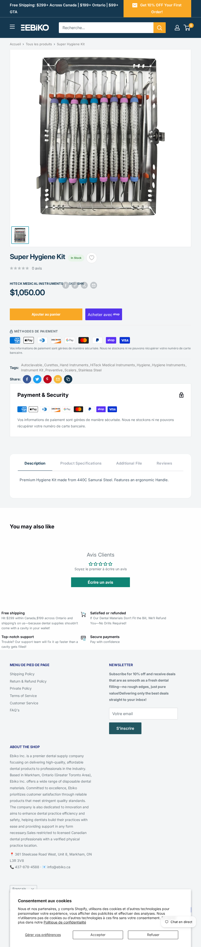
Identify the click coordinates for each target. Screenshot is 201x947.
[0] (187, 28)
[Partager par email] (93, 285)
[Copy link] (68, 379)
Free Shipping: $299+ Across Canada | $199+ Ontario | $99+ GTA (64, 8)
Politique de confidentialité (65, 922)
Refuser (153, 935)
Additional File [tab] (129, 463)
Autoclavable (31, 365)
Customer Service (24, 703)
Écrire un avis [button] (100, 582)
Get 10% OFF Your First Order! (160, 8)
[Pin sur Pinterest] (75, 285)
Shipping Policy (22, 674)
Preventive (54, 370)
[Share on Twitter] (37, 379)
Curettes (51, 365)
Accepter (97, 935)
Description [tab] (35, 463)
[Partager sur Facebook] (65, 285)
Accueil (15, 44)
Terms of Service (23, 696)
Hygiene (143, 365)
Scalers (70, 370)
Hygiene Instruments (168, 365)
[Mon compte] (177, 27)
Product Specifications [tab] (80, 463)
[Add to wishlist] (91, 257)
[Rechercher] (159, 27)
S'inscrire (125, 728)
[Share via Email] (58, 379)
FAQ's (14, 710)
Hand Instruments (74, 365)
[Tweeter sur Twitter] (84, 285)
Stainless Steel (89, 370)
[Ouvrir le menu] (12, 27)
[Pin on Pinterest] (47, 379)
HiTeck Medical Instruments (36, 283)
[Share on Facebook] (27, 379)
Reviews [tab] (164, 463)
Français (19, 889)
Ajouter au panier (46, 314)
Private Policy (21, 688)
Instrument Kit (32, 370)
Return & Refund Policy (28, 681)
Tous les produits (39, 44)
